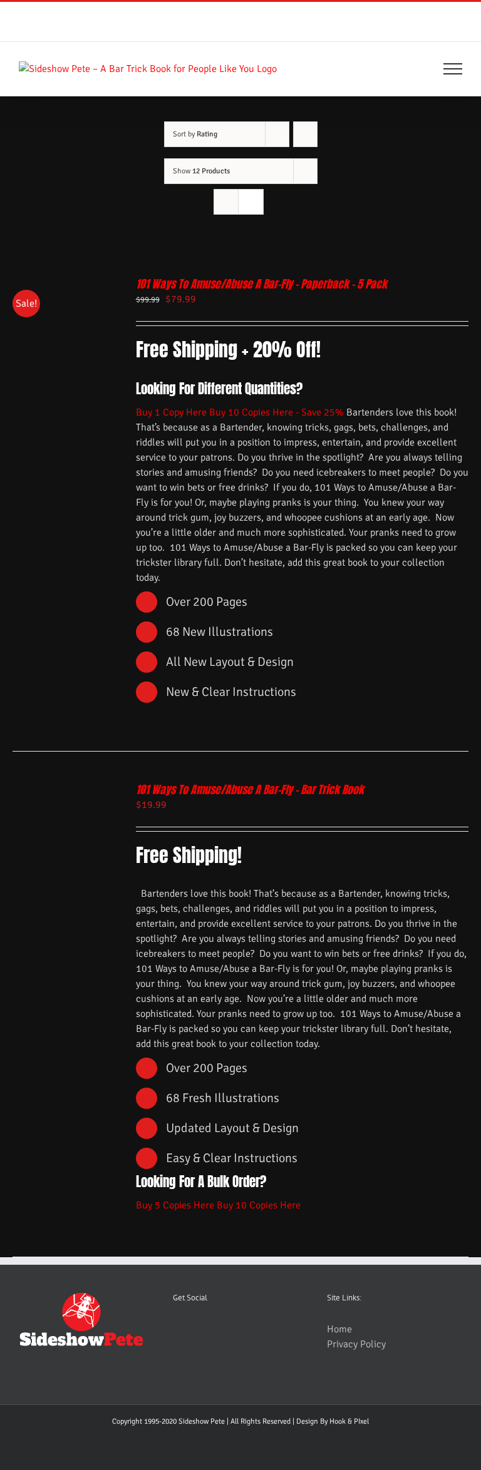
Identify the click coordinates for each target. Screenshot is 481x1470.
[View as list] (251, 202)
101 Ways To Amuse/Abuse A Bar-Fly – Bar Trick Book (250, 789)
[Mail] (249, 1330)
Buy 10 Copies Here (259, 1205)
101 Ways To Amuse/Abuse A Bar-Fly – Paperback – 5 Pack (261, 283)
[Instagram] (226, 1330)
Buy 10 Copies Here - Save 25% (276, 412)
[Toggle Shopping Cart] (410, 69)
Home (339, 1329)
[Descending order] (305, 134)
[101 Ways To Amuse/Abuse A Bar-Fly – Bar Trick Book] (65, 790)
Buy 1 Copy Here (171, 412)
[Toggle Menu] (453, 68)
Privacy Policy (356, 1344)
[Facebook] (203, 1330)
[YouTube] (180, 1330)
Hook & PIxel (349, 1421)
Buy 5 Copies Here (175, 1205)
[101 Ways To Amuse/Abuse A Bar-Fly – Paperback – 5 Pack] (65, 284)
